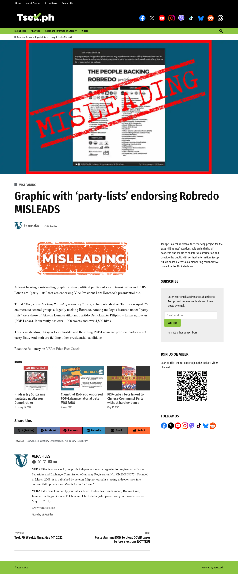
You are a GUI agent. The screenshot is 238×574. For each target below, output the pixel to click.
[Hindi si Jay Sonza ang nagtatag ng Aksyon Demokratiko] (35, 378)
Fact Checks (20, 30)
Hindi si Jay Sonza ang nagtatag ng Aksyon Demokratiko (29, 398)
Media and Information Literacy (61, 30)
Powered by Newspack (212, 567)
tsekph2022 (82, 441)
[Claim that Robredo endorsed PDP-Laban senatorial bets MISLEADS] (82, 378)
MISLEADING (27, 185)
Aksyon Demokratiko (38, 441)
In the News (51, 3)
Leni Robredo (56, 441)
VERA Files (33, 225)
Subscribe (172, 322)
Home (18, 3)
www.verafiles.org (43, 507)
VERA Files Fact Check (63, 348)
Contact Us (67, 3)
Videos (85, 30)
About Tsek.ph (33, 3)
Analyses (35, 30)
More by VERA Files (42, 514)
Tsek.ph (20, 37)
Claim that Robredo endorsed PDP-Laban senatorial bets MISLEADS (82, 398)
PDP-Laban (69, 441)
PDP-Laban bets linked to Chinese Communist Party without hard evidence (125, 398)
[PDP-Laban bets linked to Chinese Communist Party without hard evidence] (128, 378)
